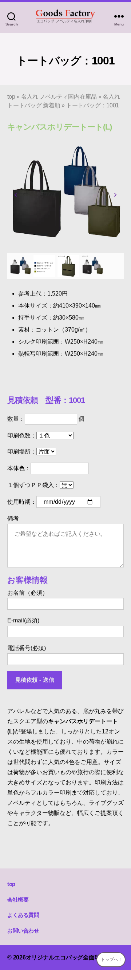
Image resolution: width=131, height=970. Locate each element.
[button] (16, 195)
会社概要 (17, 899)
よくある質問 (23, 915)
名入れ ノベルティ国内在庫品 (59, 97)
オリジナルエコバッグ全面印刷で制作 (74, 957)
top (11, 97)
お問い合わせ (23, 930)
